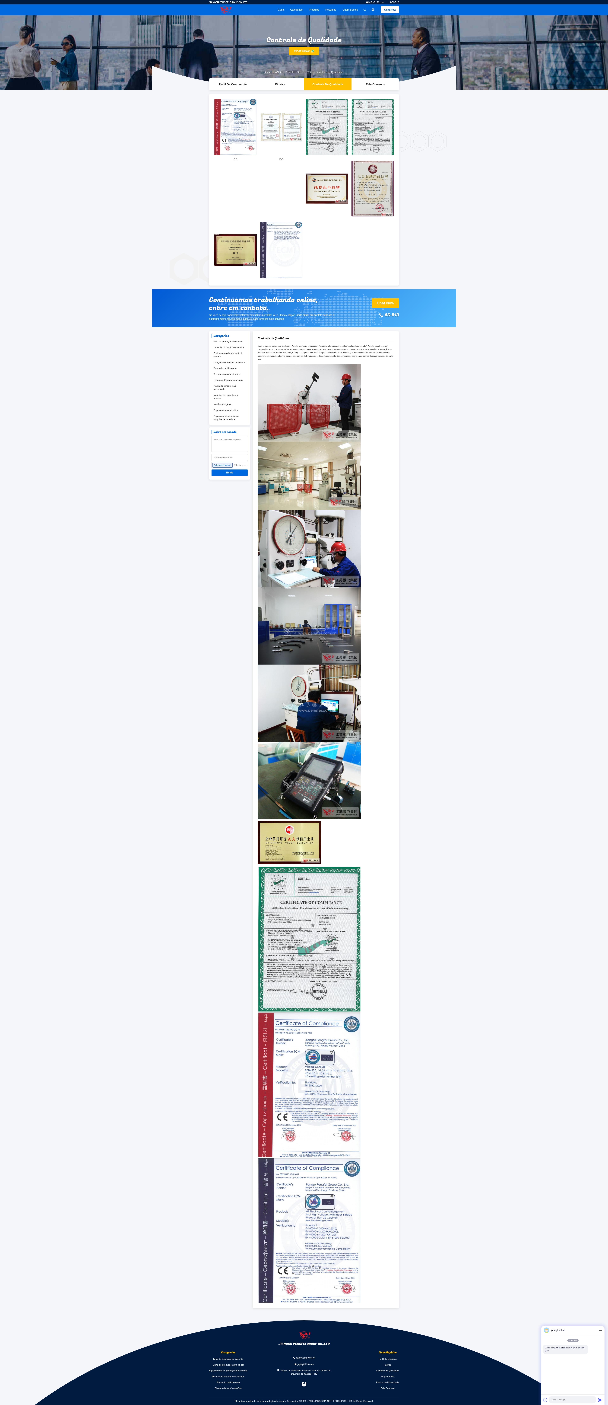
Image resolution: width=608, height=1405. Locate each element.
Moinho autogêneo (222, 404)
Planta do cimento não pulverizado (224, 387)
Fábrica (280, 84)
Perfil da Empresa (388, 1359)
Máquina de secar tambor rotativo (226, 397)
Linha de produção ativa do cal (228, 347)
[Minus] (600, 1330)
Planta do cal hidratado (225, 368)
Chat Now (390, 9)
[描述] (373, 9)
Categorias (296, 9)
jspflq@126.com (376, 2)
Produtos (314, 9)
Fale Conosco (375, 84)
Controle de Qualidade (327, 84)
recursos (330, 9)
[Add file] (545, 1399)
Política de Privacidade (387, 1382)
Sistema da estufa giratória (226, 374)
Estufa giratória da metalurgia (228, 380)
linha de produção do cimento (228, 341)
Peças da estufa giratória (225, 410)
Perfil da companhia (233, 84)
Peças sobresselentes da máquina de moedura (226, 418)
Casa (281, 9)
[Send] (600, 1399)
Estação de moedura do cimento (229, 362)
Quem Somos (350, 9)
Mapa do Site (387, 1376)
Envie (229, 472)
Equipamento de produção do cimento (228, 355)
